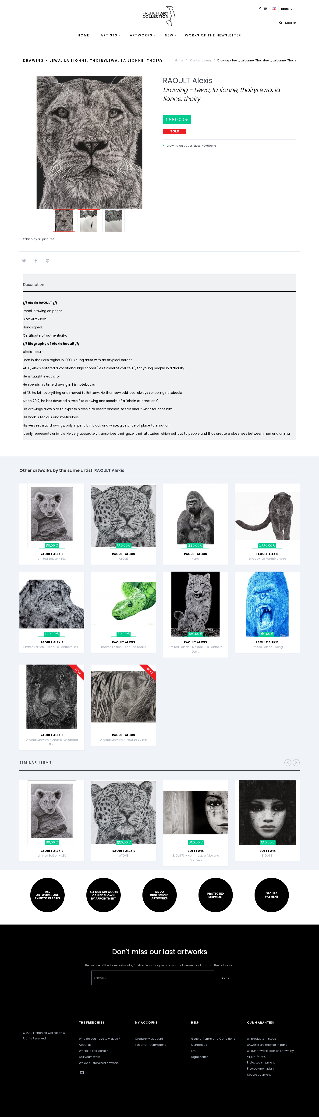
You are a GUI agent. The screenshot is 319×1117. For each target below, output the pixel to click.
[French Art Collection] (159, 16)
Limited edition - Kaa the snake (123, 647)
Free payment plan (260, 1069)
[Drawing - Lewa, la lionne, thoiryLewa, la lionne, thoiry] (64, 220)
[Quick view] (85, 507)
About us (85, 1045)
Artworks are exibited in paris (267, 1045)
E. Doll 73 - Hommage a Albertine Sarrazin (196, 858)
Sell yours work (89, 1057)
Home (179, 60)
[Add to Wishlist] (85, 518)
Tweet (24, 261)
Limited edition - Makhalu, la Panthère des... (195, 649)
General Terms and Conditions (213, 1039)
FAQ (193, 1051)
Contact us (199, 1045)
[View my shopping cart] (266, 8)
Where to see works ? (93, 1051)
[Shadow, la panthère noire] (267, 515)
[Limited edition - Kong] (267, 604)
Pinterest (47, 261)
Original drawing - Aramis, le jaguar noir (51, 742)
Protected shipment (261, 1062)
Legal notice (199, 1057)
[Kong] (195, 515)
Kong (195, 559)
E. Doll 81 (267, 855)
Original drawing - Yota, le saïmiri (123, 740)
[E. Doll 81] (267, 812)
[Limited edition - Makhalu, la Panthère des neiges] (195, 604)
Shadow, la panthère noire (267, 559)
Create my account (149, 1039)
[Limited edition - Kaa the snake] (123, 604)
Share (35, 261)
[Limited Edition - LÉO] (51, 515)
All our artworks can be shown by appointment (270, 1053)
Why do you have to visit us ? (99, 1039)
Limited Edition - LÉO (52, 559)
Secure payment (259, 1075)
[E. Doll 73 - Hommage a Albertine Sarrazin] (195, 812)
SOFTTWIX (196, 851)
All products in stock (261, 1039)
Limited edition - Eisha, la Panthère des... (51, 647)
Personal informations (150, 1045)
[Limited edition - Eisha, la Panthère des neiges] (51, 604)
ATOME (123, 559)
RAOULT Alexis (188, 80)
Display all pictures (39, 239)
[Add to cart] (85, 495)
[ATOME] (123, 515)
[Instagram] (81, 1072)
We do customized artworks (99, 1063)
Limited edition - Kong (267, 647)
